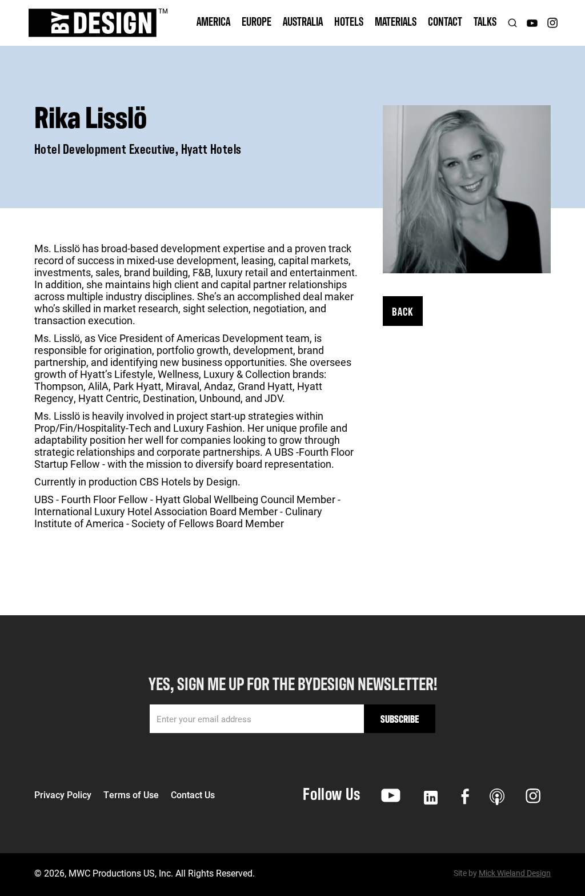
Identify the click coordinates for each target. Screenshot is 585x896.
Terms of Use (131, 795)
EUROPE (256, 21)
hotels (348, 21)
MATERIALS (395, 21)
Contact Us (193, 795)
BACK (403, 311)
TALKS (485, 21)
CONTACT (445, 21)
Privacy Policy (62, 795)
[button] (213, 23)
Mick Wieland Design (515, 872)
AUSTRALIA (303, 21)
